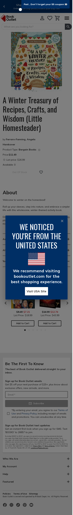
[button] (45, 4)
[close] (62, 221)
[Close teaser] (20, 9)
